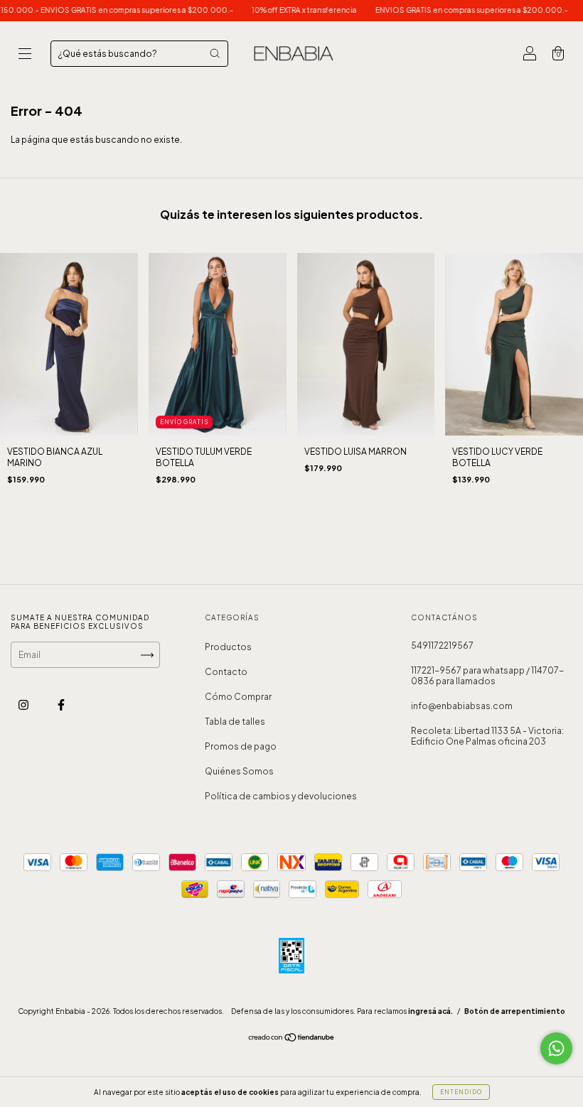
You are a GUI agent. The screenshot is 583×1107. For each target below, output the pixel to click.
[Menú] (25, 55)
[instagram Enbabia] (24, 705)
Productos (228, 647)
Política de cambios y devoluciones (281, 796)
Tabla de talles (235, 721)
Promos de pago (241, 746)
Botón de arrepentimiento (514, 1011)
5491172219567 (442, 645)
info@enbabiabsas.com (462, 706)
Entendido (461, 1092)
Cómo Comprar (238, 696)
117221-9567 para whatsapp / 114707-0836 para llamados (487, 675)
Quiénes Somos (239, 771)
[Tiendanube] (291, 1039)
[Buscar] (215, 53)
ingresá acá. (430, 1011)
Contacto (226, 671)
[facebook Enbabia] (61, 705)
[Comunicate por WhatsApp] (556, 1048)
